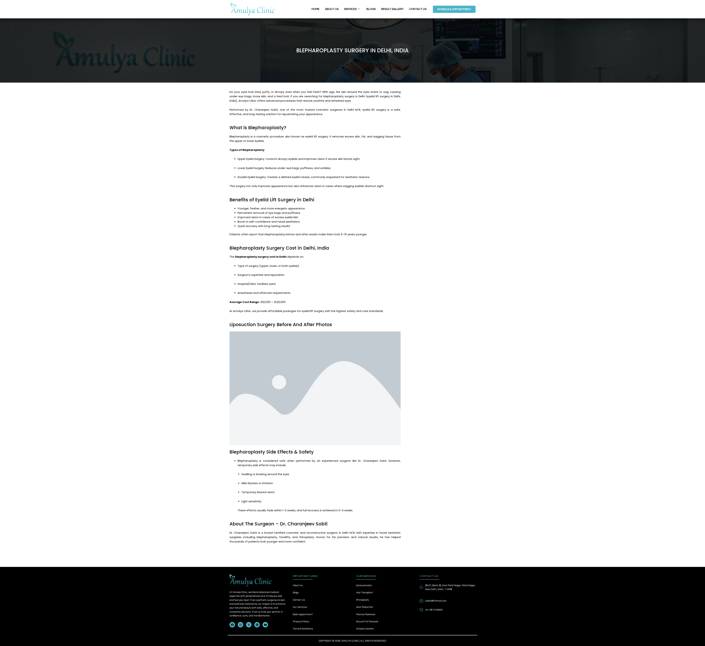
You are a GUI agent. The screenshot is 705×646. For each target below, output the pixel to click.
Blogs (371, 9)
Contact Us (417, 9)
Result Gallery (392, 9)
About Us (332, 9)
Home (315, 9)
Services (350, 9)
